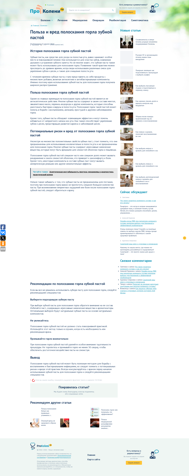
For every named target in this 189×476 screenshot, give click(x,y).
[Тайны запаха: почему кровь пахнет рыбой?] (184, 238)
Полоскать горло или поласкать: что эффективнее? (109, 412)
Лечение (62, 20)
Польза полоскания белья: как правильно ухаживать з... (48, 412)
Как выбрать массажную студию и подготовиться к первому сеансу (146, 88)
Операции (98, 20)
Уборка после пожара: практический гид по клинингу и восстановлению (146, 118)
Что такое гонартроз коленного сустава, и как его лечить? (138, 201)
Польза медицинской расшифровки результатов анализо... (106, 423)
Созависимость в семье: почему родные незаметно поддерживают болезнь (146, 41)
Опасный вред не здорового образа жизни (48, 423)
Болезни (45, 20)
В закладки (50, 5)
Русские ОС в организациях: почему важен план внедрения (147, 57)
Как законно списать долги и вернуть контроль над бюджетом (147, 103)
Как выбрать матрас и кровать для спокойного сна (147, 149)
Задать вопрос (127, 12)
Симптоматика (139, 20)
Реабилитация (117, 20)
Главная (91, 454)
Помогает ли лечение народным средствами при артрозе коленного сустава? (139, 285)
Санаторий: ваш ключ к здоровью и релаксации (139, 244)
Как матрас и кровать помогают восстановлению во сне (146, 134)
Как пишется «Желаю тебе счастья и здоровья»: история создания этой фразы (138, 290)
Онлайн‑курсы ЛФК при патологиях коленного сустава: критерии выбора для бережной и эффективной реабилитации (138, 223)
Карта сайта (93, 459)
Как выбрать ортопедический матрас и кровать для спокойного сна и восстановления (147, 180)
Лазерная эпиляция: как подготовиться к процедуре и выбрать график (147, 72)
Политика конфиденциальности (59, 457)
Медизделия (80, 20)
